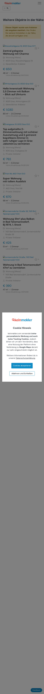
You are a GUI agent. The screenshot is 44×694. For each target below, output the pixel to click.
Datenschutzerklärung (25, 358)
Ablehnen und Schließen (22, 373)
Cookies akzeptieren (22, 365)
